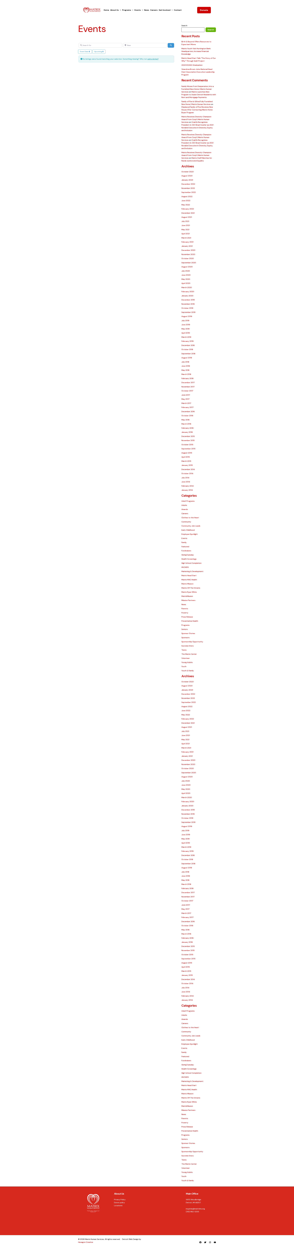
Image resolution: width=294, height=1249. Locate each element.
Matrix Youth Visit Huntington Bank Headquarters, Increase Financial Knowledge (196, 51)
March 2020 (186, 287)
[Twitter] (205, 1242)
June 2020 (186, 275)
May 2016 (185, 420)
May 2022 (185, 205)
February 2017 (187, 407)
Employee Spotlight (189, 534)
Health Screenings (188, 559)
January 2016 (187, 432)
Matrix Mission (187, 584)
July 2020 (185, 271)
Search (184, 25)
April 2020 (185, 283)
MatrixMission (187, 596)
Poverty (184, 613)
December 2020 (188, 250)
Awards (184, 509)
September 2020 (188, 262)
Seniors (184, 629)
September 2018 (188, 353)
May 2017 (185, 399)
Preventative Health (189, 621)
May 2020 (185, 279)
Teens (184, 650)
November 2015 (188, 440)
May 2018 (185, 370)
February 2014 (187, 486)
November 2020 (188, 254)
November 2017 (188, 386)
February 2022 (187, 209)
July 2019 (185, 320)
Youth (183, 666)
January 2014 (187, 490)
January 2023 (187, 180)
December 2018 (188, 345)
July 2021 (185, 221)
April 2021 (185, 233)
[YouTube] (215, 1242)
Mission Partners (188, 600)
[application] (120, 10)
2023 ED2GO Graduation (191, 65)
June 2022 (185, 200)
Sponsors (185, 637)
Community (186, 522)
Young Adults (187, 662)
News (183, 604)
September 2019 (188, 312)
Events (184, 538)
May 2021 (185, 229)
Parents (184, 608)
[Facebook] (200, 1242)
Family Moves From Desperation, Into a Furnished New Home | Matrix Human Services (197, 89)
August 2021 (186, 217)
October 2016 (187, 415)
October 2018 (187, 349)
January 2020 (187, 296)
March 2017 (186, 403)
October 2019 (187, 308)
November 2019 (188, 304)
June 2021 (185, 225)
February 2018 (187, 378)
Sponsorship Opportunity (192, 641)
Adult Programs (188, 501)
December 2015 (188, 436)
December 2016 (188, 411)
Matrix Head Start (188, 575)
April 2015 (185, 457)
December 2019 (188, 300)
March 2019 (186, 337)
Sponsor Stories (188, 633)
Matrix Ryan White (189, 592)
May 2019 (185, 329)
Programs (185, 625)
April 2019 (185, 333)
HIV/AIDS (185, 567)
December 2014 (188, 469)
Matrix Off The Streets (190, 588)
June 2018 (185, 366)
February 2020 (187, 291)
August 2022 (186, 196)
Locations (118, 1205)
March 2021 (186, 238)
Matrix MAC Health (189, 579)
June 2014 (185, 482)
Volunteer (185, 658)
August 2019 (186, 316)
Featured (185, 546)
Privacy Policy (120, 1199)
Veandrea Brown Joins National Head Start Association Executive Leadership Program (198, 72)
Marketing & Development (192, 571)
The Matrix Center (189, 654)
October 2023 (187, 171)
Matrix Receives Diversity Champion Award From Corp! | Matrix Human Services (196, 119)
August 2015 (186, 453)
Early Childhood (188, 530)
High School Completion (191, 563)
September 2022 (188, 192)
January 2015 (187, 465)
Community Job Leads (190, 526)
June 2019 (185, 324)
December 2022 (188, 184)
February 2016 (187, 428)
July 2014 (185, 477)
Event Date (84, 52)
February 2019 (187, 341)
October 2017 (187, 391)
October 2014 (187, 473)
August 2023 (186, 176)
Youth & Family (187, 670)
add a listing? (152, 59)
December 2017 (188, 382)
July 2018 (185, 362)
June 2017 (185, 395)
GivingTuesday (187, 555)
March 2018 (186, 374)
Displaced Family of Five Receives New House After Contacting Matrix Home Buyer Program (197, 110)
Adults (184, 505)
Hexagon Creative (85, 1242)
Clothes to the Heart (190, 517)
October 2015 (187, 444)
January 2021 (187, 246)
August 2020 (187, 267)
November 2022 (188, 188)
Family (184, 542)
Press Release (187, 617)
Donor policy (119, 1202)
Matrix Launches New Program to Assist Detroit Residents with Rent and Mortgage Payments (198, 95)
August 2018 (186, 358)
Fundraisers (186, 550)
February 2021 (187, 242)
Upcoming (98, 52)
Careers (184, 513)
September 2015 (188, 448)
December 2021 (188, 213)
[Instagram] (210, 1242)
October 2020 (187, 258)
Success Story (187, 646)
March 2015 (186, 461)
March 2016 (186, 424)
